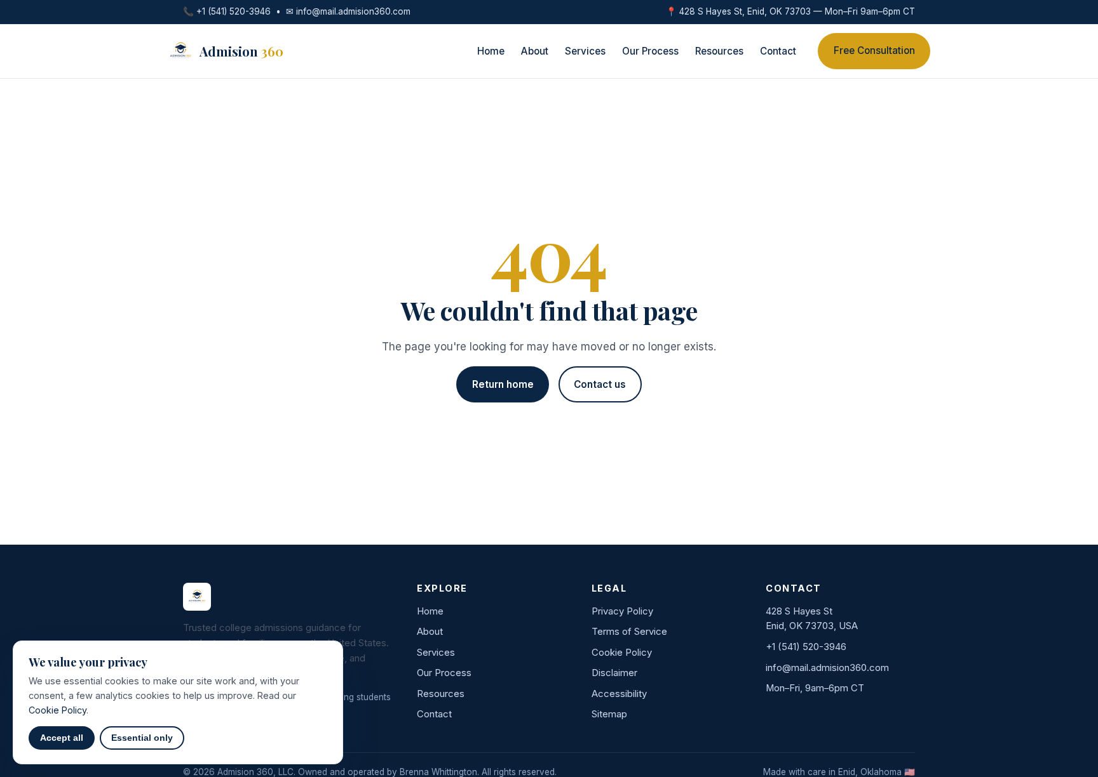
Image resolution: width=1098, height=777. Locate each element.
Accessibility (619, 694)
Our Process (650, 51)
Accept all (61, 738)
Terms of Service (629, 631)
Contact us (600, 384)
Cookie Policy (622, 652)
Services (585, 51)
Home (491, 51)
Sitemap (609, 714)
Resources (719, 51)
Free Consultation (874, 50)
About (534, 51)
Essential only (142, 738)
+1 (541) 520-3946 (233, 11)
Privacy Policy (622, 611)
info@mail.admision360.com (353, 11)
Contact (778, 51)
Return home (503, 384)
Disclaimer (614, 673)
